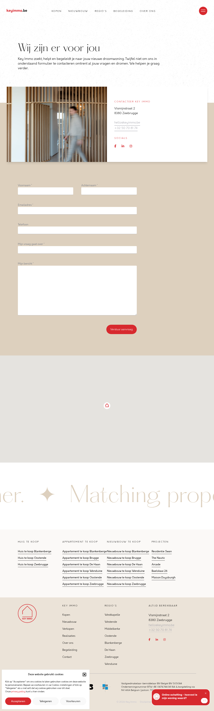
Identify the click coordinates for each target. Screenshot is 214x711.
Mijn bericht (26, 263)
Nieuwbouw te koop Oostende (125, 577)
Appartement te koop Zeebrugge (83, 584)
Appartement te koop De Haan (81, 564)
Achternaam (89, 185)
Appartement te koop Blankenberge (84, 551)
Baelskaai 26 (159, 571)
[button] (84, 674)
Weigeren (46, 701)
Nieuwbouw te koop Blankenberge (128, 551)
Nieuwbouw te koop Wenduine (126, 571)
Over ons (148, 11)
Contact (67, 657)
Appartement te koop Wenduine (82, 571)
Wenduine (111, 664)
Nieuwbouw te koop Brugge (124, 558)
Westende (111, 622)
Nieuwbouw (78, 11)
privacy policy (18, 691)
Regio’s (101, 11)
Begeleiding (123, 11)
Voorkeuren (73, 701)
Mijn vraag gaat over (31, 244)
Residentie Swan (162, 551)
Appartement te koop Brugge (80, 558)
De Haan (110, 650)
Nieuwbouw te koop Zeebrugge (126, 584)
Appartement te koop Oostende (82, 577)
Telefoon (23, 224)
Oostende (111, 636)
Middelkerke (112, 629)
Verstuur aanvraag (121, 329)
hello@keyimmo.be (127, 122)
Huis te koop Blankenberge (34, 551)
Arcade (156, 564)
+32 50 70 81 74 (126, 128)
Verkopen (68, 629)
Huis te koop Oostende (32, 558)
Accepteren (18, 701)
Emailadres (25, 205)
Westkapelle (112, 614)
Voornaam (25, 185)
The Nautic (158, 558)
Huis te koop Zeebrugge (33, 564)
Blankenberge (113, 643)
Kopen (57, 11)
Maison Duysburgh (163, 577)
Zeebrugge (112, 657)
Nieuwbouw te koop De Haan (124, 564)
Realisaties (68, 636)
